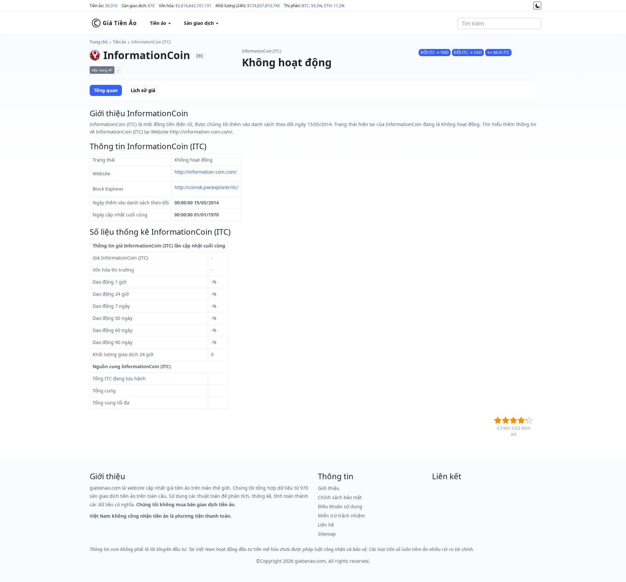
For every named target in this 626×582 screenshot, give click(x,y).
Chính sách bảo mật (340, 497)
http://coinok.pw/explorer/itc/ (206, 187)
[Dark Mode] (537, 5)
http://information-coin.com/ (205, 172)
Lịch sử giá (143, 90)
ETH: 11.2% (334, 5)
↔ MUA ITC (498, 52)
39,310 (111, 5)
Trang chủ (99, 42)
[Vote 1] (498, 420)
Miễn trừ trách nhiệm (341, 515)
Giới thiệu (328, 488)
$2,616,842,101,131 (193, 5)
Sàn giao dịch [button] (199, 23)
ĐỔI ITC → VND (435, 52)
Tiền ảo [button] (159, 23)
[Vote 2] (506, 420)
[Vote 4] (521, 420)
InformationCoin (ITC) (151, 42)
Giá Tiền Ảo (114, 23)
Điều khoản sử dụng (340, 506)
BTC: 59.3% (312, 5)
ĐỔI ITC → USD (468, 52)
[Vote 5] (529, 420)
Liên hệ (326, 525)
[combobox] (499, 23)
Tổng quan (106, 90)
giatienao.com (310, 561)
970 (151, 5)
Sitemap (327, 534)
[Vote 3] (513, 420)
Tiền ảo (119, 42)
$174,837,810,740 (263, 5)
